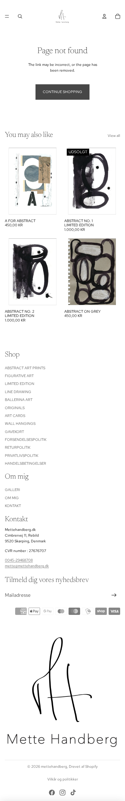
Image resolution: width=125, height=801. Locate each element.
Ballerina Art (18, 399)
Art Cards (15, 415)
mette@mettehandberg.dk (27, 566)
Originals (15, 407)
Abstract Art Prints (25, 367)
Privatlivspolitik (21, 455)
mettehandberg (54, 766)
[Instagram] (62, 3)
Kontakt (13, 505)
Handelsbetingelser (25, 463)
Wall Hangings (20, 423)
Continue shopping (62, 91)
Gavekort (14, 431)
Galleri (12, 489)
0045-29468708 (19, 559)
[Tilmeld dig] (114, 595)
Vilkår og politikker (62, 779)
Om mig (12, 498)
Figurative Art (19, 375)
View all (114, 135)
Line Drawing (18, 391)
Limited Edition (19, 383)
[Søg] (20, 16)
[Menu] (7, 16)
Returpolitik (17, 447)
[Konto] (104, 16)
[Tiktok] (73, 3)
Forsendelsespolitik (25, 439)
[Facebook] (52, 3)
